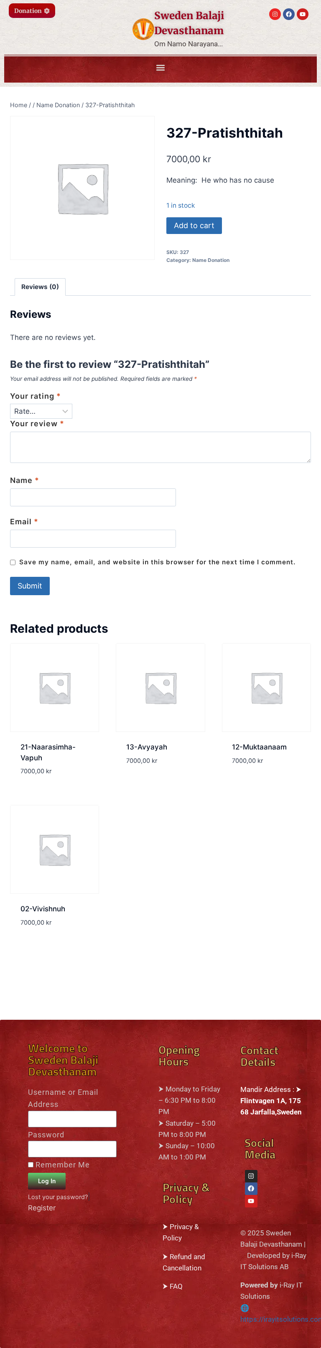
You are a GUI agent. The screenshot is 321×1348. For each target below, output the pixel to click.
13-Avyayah (146, 747)
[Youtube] (302, 14)
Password (46, 1134)
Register (42, 1208)
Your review (37, 423)
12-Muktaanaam (259, 747)
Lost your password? (58, 1196)
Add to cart (194, 225)
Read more (144, 785)
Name (24, 480)
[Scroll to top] (9, 1338)
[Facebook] (289, 14)
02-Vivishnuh (42, 909)
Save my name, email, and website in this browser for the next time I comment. (157, 562)
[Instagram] (275, 14)
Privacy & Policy (186, 1194)
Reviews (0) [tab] (40, 287)
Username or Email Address (63, 1098)
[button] (161, 67)
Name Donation (210, 260)
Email (24, 521)
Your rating (35, 396)
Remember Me (61, 1164)
